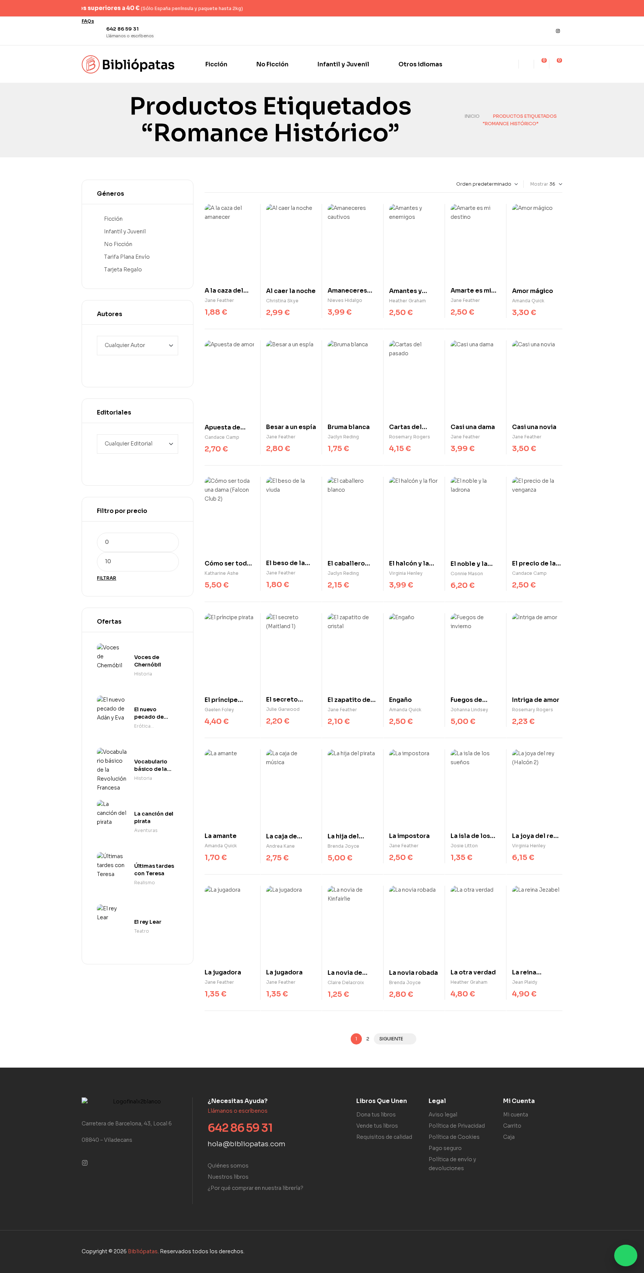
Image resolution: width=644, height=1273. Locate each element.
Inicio (472, 116)
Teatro (141, 931)
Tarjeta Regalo (123, 269)
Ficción (113, 218)
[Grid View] (206, 184)
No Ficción (118, 244)
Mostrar (539, 184)
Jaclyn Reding (343, 436)
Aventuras (146, 830)
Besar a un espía (291, 427)
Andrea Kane (280, 846)
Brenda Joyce (343, 846)
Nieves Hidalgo (345, 300)
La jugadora (223, 972)
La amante (221, 836)
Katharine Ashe (222, 573)
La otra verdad (473, 972)
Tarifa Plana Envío (127, 256)
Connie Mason (467, 573)
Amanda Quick (528, 300)
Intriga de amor (535, 700)
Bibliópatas (143, 1251)
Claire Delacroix (346, 982)
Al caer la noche (291, 291)
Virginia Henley (406, 573)
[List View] (212, 184)
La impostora (409, 836)
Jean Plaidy (524, 982)
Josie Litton (464, 845)
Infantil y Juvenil (125, 231)
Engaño (400, 700)
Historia (143, 674)
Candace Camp (222, 437)
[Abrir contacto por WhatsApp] (625, 1255)
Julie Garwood (283, 709)
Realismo (144, 882)
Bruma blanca (349, 427)
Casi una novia (534, 427)
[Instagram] (557, 30)
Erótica (142, 726)
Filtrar (106, 578)
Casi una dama (473, 427)
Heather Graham (407, 300)
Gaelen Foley (219, 709)
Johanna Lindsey (469, 709)
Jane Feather (219, 300)
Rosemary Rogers (409, 436)
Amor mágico (532, 291)
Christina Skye (282, 300)
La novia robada (413, 973)
